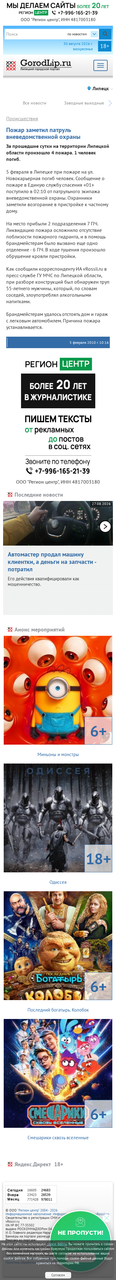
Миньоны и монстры (72, 739)
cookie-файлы (57, 1244)
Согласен (58, 1275)
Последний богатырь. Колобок (67, 994)
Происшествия (22, 118)
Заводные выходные (84, 103)
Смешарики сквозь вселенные (67, 1122)
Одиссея (80, 866)
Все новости (34, 103)
